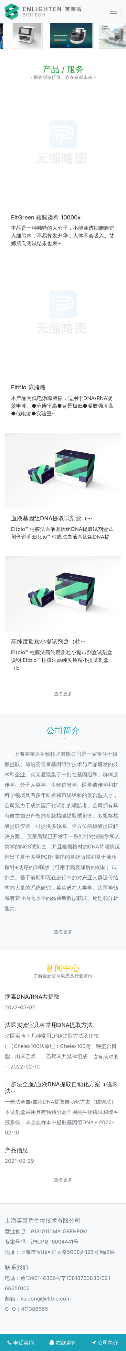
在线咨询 (65, 1342)
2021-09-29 (19, 1161)
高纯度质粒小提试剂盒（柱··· (48, 641)
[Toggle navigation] (113, 11)
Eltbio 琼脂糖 (28, 387)
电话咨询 (23, 1342)
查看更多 (63, 693)
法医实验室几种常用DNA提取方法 (49, 1025)
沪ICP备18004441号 (55, 1241)
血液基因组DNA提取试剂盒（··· (51, 518)
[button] (58, 45)
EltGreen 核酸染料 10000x (46, 217)
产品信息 (16, 1150)
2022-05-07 (20, 1007)
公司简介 (107, 1342)
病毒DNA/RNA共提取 (32, 996)
